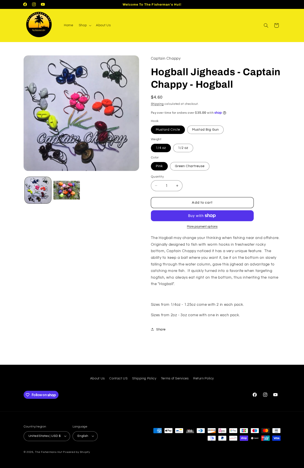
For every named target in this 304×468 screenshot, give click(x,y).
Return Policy (203, 378)
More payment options (202, 226)
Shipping (157, 103)
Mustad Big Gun (205, 129)
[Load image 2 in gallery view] (66, 190)
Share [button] (161, 329)
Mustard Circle (168, 129)
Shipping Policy (144, 378)
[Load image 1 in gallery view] (38, 190)
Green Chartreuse (190, 166)
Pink (159, 166)
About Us (97, 378)
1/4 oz (161, 147)
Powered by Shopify (76, 452)
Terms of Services (175, 378)
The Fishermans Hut (48, 452)
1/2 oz (183, 147)
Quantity (157, 176)
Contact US (118, 378)
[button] (84, 25)
